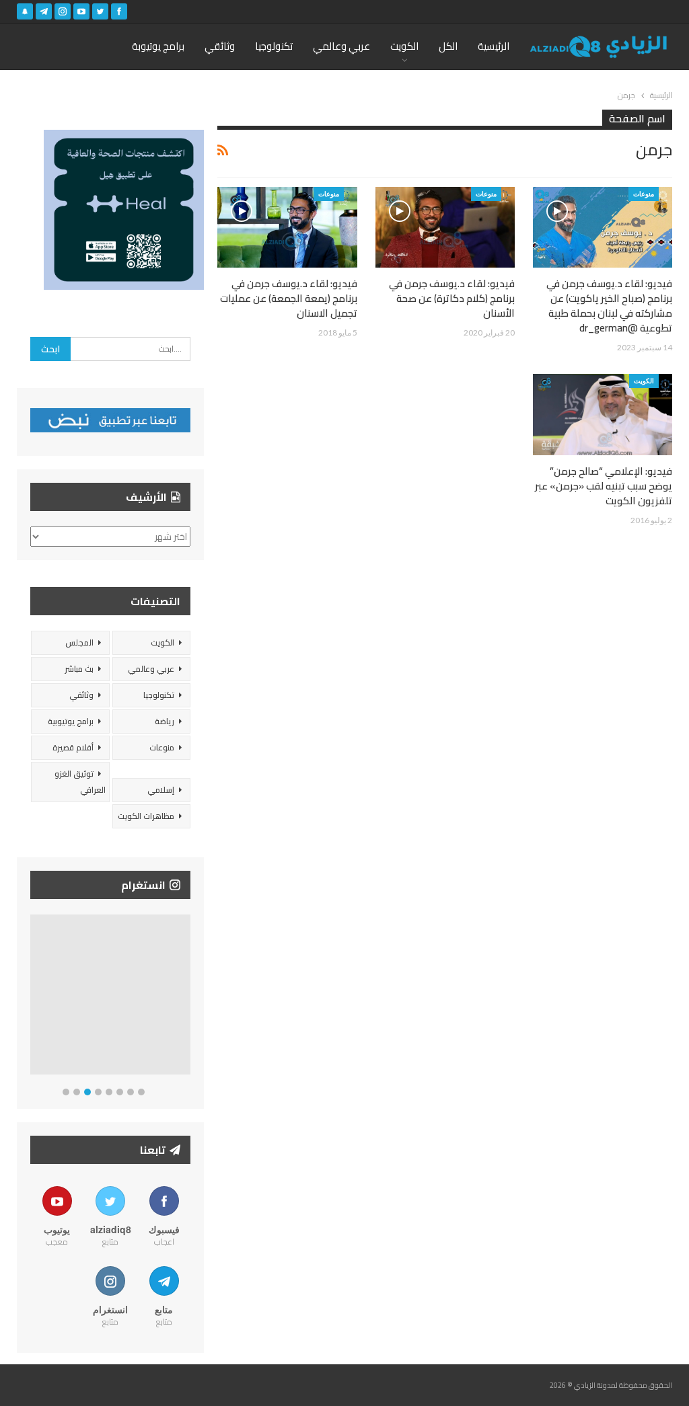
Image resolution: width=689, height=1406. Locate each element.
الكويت (404, 46)
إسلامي (160, 789)
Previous (34, 997)
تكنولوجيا (274, 46)
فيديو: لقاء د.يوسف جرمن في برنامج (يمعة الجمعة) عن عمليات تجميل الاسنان (288, 298)
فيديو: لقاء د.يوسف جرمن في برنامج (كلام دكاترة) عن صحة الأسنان (452, 298)
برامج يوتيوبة (158, 46)
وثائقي (220, 46)
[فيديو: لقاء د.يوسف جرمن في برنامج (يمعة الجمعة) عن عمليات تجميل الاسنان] (287, 227)
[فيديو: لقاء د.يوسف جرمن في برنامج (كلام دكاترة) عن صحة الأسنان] (445, 227)
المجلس (79, 642)
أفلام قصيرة (73, 747)
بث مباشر (79, 668)
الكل (448, 46)
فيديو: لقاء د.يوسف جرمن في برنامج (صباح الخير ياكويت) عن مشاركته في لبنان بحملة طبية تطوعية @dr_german (609, 306)
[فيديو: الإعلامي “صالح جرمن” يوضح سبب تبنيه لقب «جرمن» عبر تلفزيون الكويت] (602, 414)
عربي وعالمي (341, 46)
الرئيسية (493, 46)
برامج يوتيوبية (71, 721)
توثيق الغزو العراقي (80, 781)
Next (187, 997)
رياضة (164, 721)
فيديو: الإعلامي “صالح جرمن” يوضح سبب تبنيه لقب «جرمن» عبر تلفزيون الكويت (603, 485)
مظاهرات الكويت (146, 816)
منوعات (643, 193)
